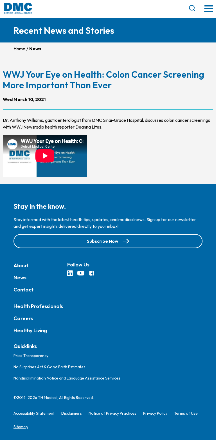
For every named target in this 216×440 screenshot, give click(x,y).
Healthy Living (30, 330)
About (21, 265)
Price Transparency (31, 355)
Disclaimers (71, 413)
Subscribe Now (102, 241)
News (20, 277)
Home (19, 48)
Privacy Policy (155, 413)
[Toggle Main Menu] (208, 9)
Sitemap (21, 427)
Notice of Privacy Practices (112, 413)
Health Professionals (38, 306)
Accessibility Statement (34, 413)
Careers (23, 318)
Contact (23, 289)
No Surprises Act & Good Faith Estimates (50, 367)
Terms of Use (186, 413)
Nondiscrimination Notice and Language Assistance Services (67, 378)
